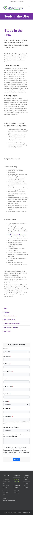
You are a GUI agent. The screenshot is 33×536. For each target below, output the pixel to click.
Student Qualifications (10, 316)
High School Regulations (11, 327)
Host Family (7, 331)
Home (5, 308)
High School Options (9, 319)
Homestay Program (16, 486)
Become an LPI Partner (26, 477)
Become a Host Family (26, 485)
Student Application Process (12, 323)
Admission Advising (16, 492)
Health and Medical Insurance (17, 235)
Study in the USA (16, 480)
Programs (6, 312)
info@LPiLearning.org (9, 500)
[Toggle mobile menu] (29, 6)
